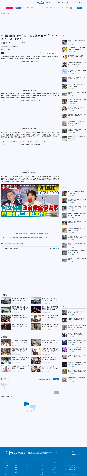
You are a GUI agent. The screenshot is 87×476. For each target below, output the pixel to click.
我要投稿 (54, 472)
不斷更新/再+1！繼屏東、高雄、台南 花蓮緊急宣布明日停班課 (64, 57)
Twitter (71, 454)
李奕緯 (16, 46)
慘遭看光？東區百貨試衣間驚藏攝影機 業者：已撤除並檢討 (64, 215)
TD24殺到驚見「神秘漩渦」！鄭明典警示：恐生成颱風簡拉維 (64, 49)
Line (77, 454)
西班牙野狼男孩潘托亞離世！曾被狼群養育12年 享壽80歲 (64, 131)
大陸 (55, 7)
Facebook (73, 454)
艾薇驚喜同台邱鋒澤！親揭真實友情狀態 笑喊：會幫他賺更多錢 (64, 364)
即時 (24, 7)
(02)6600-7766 (71, 469)
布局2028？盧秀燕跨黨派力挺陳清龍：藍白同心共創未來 (6, 360)
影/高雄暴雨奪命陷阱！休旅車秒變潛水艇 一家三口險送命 (64, 252)
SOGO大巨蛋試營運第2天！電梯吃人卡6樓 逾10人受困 (64, 193)
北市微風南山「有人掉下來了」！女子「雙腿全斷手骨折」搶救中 (64, 237)
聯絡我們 (54, 469)
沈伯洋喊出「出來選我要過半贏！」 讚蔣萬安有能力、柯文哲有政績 (36, 351)
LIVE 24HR (9, 7)
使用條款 (41, 469)
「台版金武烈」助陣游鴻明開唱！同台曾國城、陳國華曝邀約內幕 (64, 320)
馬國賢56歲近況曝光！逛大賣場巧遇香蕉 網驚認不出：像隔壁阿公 (64, 327)
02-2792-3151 (73, 472)
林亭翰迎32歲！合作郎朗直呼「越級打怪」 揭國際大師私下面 (64, 357)
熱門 (28, 7)
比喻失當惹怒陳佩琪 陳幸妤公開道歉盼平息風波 (36, 342)
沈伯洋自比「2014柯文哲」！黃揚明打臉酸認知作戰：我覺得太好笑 (6, 342)
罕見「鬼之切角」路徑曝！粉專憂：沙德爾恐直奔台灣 (64, 86)
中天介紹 (41, 465)
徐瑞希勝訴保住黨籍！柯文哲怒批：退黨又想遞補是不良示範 (6, 318)
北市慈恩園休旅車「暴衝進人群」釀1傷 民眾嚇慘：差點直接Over (64, 208)
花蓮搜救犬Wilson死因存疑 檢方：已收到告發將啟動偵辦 (64, 230)
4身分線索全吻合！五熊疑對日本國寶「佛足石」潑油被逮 (64, 123)
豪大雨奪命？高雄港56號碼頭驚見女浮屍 (64, 94)
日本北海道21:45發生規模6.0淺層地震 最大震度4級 (64, 71)
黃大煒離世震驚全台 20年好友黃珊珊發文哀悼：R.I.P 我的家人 (6, 309)
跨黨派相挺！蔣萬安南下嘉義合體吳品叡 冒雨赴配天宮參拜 (64, 116)
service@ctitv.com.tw (75, 474)
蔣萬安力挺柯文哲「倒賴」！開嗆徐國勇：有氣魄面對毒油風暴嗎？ (36, 368)
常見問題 (54, 467)
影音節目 (28, 467)
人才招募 (41, 467)
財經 (67, 7)
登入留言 (56, 379)
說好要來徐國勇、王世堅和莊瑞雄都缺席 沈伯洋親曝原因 (64, 108)
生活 (47, 7)
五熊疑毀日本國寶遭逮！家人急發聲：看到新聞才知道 (64, 79)
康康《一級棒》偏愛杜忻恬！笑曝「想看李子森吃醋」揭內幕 (64, 349)
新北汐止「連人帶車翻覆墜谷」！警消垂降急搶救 (64, 223)
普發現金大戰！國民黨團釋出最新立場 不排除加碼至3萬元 (64, 64)
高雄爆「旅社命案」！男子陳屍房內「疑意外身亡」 (64, 245)
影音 (59, 7)
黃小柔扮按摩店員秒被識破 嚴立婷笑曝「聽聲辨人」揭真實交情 (64, 335)
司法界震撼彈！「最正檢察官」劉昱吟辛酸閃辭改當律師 (64, 101)
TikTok (79, 454)
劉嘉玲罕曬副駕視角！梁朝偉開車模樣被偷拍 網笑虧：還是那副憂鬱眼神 (64, 371)
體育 (43, 7)
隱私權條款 (41, 471)
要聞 (32, 7)
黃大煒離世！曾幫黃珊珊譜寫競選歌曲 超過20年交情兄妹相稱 (36, 309)
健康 (63, 7)
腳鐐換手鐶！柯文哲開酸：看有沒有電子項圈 (36, 360)
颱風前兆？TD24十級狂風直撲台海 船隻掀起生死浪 (64, 42)
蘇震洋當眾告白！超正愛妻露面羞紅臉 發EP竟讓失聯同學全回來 (64, 342)
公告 (53, 465)
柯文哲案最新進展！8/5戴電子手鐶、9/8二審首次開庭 (6, 368)
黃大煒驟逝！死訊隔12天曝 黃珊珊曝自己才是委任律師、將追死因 (36, 300)
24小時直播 (29, 465)
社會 (36, 7)
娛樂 (40, 7)
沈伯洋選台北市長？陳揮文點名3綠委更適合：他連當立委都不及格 (36, 318)
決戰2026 (18, 7)
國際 (51, 7)
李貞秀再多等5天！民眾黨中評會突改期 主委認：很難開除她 (6, 326)
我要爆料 (54, 471)
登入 (79, 7)
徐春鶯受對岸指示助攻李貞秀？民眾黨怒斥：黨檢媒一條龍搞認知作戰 (36, 326)
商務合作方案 (42, 474)
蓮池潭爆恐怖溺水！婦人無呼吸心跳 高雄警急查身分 (64, 200)
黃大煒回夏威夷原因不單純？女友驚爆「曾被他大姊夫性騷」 (6, 300)
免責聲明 (41, 472)
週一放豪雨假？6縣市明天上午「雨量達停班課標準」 (64, 138)
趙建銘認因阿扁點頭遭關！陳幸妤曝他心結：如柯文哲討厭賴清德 (6, 351)
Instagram (75, 454)
